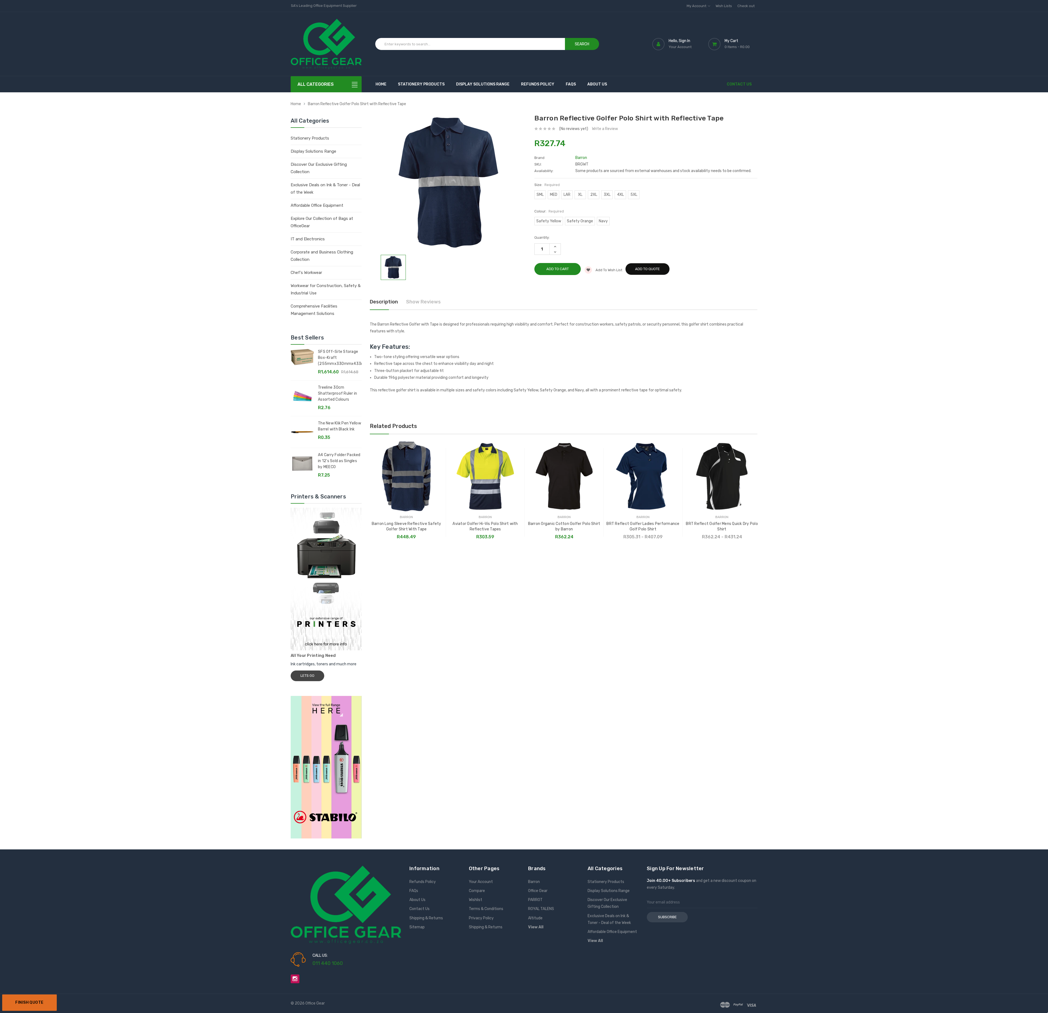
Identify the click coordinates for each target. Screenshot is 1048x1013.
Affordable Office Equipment (317, 205)
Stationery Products (421, 84)
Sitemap (417, 927)
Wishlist (475, 899)
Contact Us (739, 84)
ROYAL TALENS (541, 908)
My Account (697, 6)
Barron (534, 881)
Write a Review (605, 128)
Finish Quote (29, 1002)
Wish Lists (724, 6)
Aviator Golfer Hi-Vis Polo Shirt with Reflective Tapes (485, 526)
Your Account (481, 881)
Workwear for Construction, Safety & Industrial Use (326, 289)
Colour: (549, 211)
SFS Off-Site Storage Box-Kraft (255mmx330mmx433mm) (340, 357)
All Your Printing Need (313, 655)
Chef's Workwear (306, 272)
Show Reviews (423, 302)
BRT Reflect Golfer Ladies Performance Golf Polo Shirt (642, 526)
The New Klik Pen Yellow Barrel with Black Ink (339, 426)
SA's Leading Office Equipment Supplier (324, 6)
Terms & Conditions (486, 908)
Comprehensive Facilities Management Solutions (314, 310)
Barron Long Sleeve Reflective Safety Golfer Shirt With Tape (406, 526)
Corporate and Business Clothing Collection (322, 256)
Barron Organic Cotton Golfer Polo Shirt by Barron (564, 526)
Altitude (535, 918)
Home (381, 84)
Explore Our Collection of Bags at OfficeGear (322, 222)
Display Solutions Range (483, 84)
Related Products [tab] (393, 426)
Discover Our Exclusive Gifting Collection (319, 168)
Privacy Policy (481, 918)
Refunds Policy (537, 84)
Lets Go (307, 676)
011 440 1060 (327, 963)
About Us (597, 84)
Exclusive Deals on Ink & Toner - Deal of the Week (325, 188)
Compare (477, 890)
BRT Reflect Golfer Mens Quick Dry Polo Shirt (722, 526)
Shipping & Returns (426, 918)
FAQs (571, 84)
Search (582, 44)
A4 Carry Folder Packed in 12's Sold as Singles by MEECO (339, 461)
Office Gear (537, 890)
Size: (547, 185)
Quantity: (542, 237)
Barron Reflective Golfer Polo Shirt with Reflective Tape (357, 104)
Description (384, 302)
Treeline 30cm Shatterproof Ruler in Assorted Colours (337, 393)
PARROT (535, 899)
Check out (746, 6)
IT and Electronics (308, 239)
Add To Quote (647, 269)
